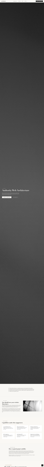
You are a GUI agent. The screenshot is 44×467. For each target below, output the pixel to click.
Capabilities (15, 1)
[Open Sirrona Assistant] (42, 465)
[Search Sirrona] (34, 1)
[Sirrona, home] (3, 1)
